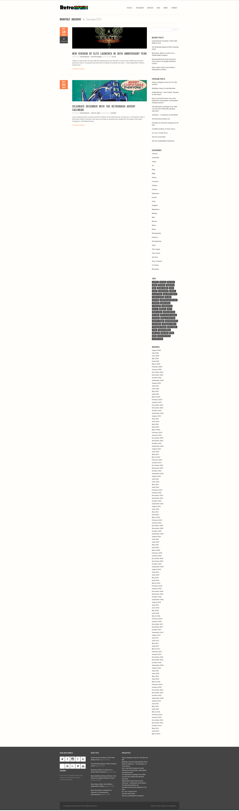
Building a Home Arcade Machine (163, 88)
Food (153, 201)
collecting (157, 294)
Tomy (155, 330)
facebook (67, 759)
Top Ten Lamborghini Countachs (163, 141)
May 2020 (155, 545)
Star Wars (156, 324)
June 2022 (155, 482)
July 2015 (155, 704)
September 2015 (158, 698)
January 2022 (157, 493)
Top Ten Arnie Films (159, 137)
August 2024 (156, 416)
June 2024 (155, 421)
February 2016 (157, 684)
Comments (63, 39)
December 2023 (157, 438)
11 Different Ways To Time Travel (163, 129)
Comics (154, 189)
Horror (156, 303)
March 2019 (156, 583)
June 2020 (155, 542)
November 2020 (157, 528)
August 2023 (156, 449)
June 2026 (155, 356)
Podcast (155, 237)
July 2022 (155, 479)
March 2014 (156, 734)
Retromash (84, 57)
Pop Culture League (168, 315)
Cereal (172, 291)
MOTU (169, 309)
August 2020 (156, 536)
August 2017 (156, 635)
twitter (62, 759)
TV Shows (155, 265)
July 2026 (155, 353)
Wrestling (155, 269)
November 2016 (157, 660)
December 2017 (157, 624)
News (154, 229)
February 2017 (157, 652)
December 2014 (157, 720)
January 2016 (157, 687)
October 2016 (156, 662)
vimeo (77, 766)
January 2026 (157, 369)
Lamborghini (167, 306)
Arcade (163, 282)
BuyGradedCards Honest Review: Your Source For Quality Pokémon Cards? (164, 61)
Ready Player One (168, 318)
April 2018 (155, 613)
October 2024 (156, 410)
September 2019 (158, 567)
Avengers (170, 285)
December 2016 (157, 657)
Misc (98, 113)
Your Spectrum (164, 336)
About (166, 7)
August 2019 (156, 569)
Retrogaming (96, 57)
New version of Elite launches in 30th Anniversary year (109, 53)
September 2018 (158, 599)
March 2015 (156, 712)
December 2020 (157, 526)
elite (114, 57)
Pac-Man (156, 315)
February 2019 (157, 586)
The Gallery (140, 7)
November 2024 (157, 408)
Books (154, 177)
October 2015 (156, 695)
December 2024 (157, 405)
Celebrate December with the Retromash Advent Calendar (103, 108)
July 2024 (155, 419)
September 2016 (158, 665)
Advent (113, 113)
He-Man (168, 297)
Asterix (161, 285)
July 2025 (155, 386)
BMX (153, 173)
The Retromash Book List (161, 119)
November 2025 (157, 375)
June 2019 (155, 575)
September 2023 (158, 446)
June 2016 (155, 673)
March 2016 (156, 682)
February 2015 (157, 715)
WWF (154, 336)
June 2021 (155, 509)
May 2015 (155, 706)
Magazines (155, 209)
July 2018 (155, 605)
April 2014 (155, 731)
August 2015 (156, 701)
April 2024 (155, 427)
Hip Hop (155, 300)
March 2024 (156, 430)
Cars (171, 288)
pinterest (67, 766)
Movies (154, 221)
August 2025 (156, 383)
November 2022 (157, 468)
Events (154, 197)
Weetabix (164, 333)
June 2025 (155, 389)
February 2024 (157, 432)
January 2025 (157, 402)
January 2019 (157, 589)
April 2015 (155, 709)
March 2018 (156, 616)
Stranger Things (169, 324)
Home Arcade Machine (168, 300)
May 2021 (155, 512)
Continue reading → (79, 69)
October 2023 (156, 443)
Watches (156, 333)
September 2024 (158, 413)
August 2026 (156, 350)
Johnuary (156, 306)
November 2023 (157, 441)
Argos (93, 113)
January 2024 (157, 435)
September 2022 (158, 473)
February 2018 (157, 619)
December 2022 (157, 465)
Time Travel (156, 253)
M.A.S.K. (155, 309)
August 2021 (156, 506)
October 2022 (156, 471)
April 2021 (155, 515)
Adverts (155, 154)
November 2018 (157, 594)
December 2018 (157, 591)
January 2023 (157, 463)
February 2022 (157, 490)
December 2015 (157, 690)
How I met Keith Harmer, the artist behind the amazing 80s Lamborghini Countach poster (165, 101)
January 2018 (157, 621)
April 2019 (155, 580)
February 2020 (157, 553)
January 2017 (157, 654)
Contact (174, 7)
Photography (156, 233)
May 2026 (155, 358)
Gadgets (155, 205)
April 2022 (155, 487)
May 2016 (155, 676)
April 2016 (155, 679)
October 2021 (156, 501)
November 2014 (157, 723)
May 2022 (155, 484)
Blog (158, 7)
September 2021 (158, 504)
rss (83, 759)
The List (129, 7)
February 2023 (157, 460)
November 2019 (157, 561)
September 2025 (158, 380)
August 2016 (156, 668)
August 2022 (156, 476)
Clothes (154, 185)
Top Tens (155, 257)
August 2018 (156, 602)
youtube (83, 766)
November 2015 (157, 693)
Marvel (162, 309)
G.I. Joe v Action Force (160, 133)
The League (156, 249)
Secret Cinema (158, 321)
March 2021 (156, 517)
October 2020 (156, 531)
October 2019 (156, 564)
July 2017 (155, 638)
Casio (155, 291)
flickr (72, 766)
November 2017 (157, 627)
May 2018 (155, 610)
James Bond (165, 303)
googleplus (77, 759)
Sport (154, 245)
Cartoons (155, 181)
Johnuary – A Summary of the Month (165, 115)
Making (154, 213)
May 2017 (155, 643)
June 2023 (155, 452)
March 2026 (156, 364)
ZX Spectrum (157, 339)
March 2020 (156, 550)
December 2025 (157, 372)
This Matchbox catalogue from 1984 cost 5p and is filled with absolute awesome (164, 109)
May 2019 (155, 578)
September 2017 (158, 632)
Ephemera (155, 193)
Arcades (171, 282)
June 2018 (155, 608)
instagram (72, 759)
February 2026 (157, 367)
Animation (155, 157)
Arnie (155, 285)
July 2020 (155, 539)
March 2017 (156, 649)
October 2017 (156, 630)
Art (153, 165)
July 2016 (155, 671)
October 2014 (156, 725)
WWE (171, 333)
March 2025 (156, 397)
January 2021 (157, 523)
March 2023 (156, 457)
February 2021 (157, 520)
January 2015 (157, 717)
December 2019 (157, 558)
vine (62, 766)
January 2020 (157, 556)
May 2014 (155, 728)
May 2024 (155, 424)
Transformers (164, 330)
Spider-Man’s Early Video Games (132, 781)
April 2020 (155, 547)
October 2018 (156, 597)
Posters (156, 318)
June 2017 (155, 641)
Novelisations (169, 312)
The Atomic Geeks (159, 327)
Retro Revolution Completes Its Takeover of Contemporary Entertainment (101, 792)
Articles (150, 7)
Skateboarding (171, 321)
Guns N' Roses (158, 297)
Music (154, 225)
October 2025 (156, 378)
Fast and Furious (170, 294)
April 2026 (155, 361)
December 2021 (157, 495)
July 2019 (155, 572)
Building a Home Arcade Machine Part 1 (135, 762)
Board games (162, 288)
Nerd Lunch (157, 312)
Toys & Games (157, 261)
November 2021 (157, 498)
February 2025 (157, 400)
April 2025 (155, 394)
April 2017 (155, 646)
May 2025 (155, 391)
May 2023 (155, 454)
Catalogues (163, 291)
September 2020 (158, 534)
